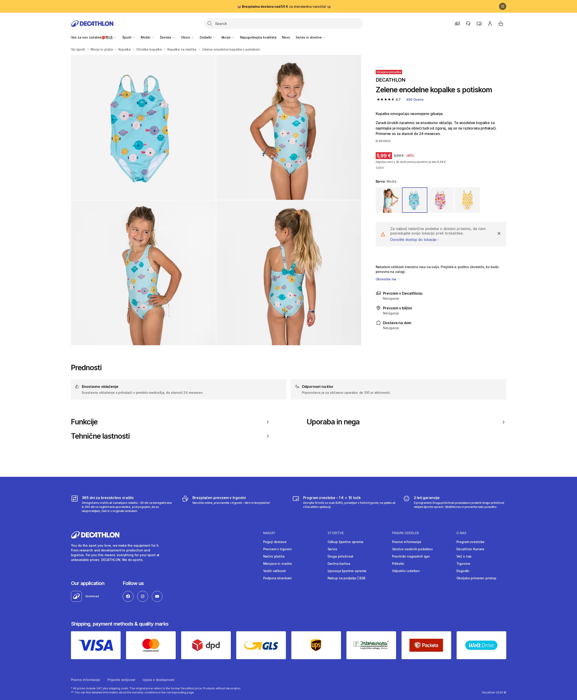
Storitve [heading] (336, 533)
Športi (127, 37)
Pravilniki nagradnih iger (411, 556)
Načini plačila (274, 556)
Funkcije (84, 422)
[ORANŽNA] (441, 200)
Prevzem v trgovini (277, 549)
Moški (146, 37)
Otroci (186, 37)
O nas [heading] (461, 533)
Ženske (166, 37)
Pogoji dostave (275, 542)
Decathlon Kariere (470, 549)
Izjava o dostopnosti (158, 680)
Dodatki (206, 37)
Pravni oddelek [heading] (405, 533)
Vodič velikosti (274, 571)
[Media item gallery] (216, 200)
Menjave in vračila (277, 563)
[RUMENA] (467, 200)
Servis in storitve (309, 37)
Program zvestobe (470, 542)
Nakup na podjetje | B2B (346, 578)
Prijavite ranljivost (121, 680)
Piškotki (398, 563)
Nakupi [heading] (269, 533)
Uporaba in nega (333, 422)
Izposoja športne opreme (347, 571)
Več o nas (464, 556)
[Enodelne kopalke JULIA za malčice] (143, 127)
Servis (332, 549)
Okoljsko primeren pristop (476, 578)
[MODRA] (414, 200)
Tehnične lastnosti (100, 436)
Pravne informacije (406, 542)
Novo (286, 37)
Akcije (226, 37)
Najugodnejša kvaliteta (258, 37)
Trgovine (463, 563)
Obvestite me (386, 279)
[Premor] (502, 6)
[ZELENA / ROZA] (388, 200)
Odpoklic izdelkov (406, 571)
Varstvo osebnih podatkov (412, 549)
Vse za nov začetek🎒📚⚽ (92, 37)
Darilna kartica (339, 563)
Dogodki (462, 571)
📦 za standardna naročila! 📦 (284, 6)
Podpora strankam (277, 578)
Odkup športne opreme (345, 542)
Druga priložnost (340, 556)
